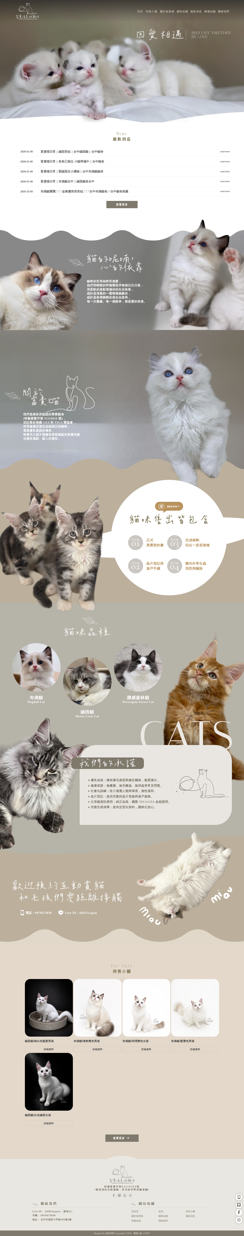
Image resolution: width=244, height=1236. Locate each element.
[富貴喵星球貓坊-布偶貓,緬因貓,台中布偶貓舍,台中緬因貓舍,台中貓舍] (27, 12)
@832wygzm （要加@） (59, 1211)
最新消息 (190, 1216)
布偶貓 (84, 1226)
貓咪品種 (163, 1216)
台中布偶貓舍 (133, 1226)
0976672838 (48, 1215)
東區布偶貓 (108, 1226)
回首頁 (134, 1211)
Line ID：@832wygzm (81, 912)
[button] (120, 119)
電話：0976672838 (39, 912)
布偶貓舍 (119, 1226)
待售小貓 (190, 1211)
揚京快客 (110, 1233)
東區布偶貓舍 (148, 1226)
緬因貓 (159, 1226)
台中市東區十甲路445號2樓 (56, 1219)
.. (132, 1233)
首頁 (161, 1211)
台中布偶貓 (95, 1226)
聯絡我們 (163, 1220)
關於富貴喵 (137, 1216)
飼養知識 (136, 1220)
